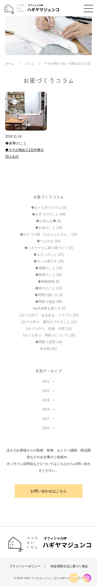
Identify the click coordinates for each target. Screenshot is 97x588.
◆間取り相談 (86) (48, 302)
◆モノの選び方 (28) (48, 261)
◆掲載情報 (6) (48, 281)
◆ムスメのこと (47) (48, 255)
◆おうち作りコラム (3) (48, 207)
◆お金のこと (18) (48, 228)
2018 (45, 409)
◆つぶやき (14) (48, 241)
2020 (45, 391)
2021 (45, 381)
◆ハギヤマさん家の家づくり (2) (48, 248)
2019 (45, 400)
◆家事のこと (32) (48, 275)
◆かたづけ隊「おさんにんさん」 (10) (48, 234)
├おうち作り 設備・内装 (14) (49, 328)
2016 (45, 428)
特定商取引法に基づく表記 (69, 566)
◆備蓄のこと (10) (48, 268)
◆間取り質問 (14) (48, 342)
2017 (45, 419)
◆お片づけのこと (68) (48, 214)
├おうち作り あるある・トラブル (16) (48, 315)
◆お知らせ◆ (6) (48, 221)
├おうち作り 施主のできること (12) (48, 322)
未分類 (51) (48, 349)
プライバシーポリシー (24, 566)
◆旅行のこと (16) (48, 288)
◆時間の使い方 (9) (48, 295)
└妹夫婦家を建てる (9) (49, 308)
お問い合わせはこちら (49, 491)
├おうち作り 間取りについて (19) (48, 335)
